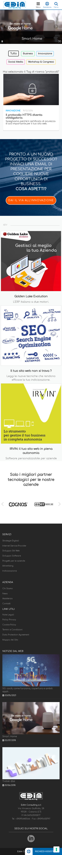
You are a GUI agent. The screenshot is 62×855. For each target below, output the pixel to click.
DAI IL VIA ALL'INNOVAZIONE (31, 200)
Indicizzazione (9, 571)
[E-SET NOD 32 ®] (43, 504)
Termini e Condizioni (12, 630)
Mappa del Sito (10, 640)
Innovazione (45, 53)
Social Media (15, 62)
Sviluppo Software (11, 556)
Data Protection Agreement (15, 635)
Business (28, 53)
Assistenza (7, 598)
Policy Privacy (9, 620)
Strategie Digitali (10, 541)
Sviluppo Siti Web (11, 551)
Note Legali (8, 615)
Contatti (6, 604)
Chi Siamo (7, 588)
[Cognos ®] (18, 504)
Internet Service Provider (14, 546)
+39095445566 (23, 819)
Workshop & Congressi (41, 62)
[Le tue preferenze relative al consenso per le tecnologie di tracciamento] (56, 849)
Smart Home (9, 736)
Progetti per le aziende (13, 561)
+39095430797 (43, 819)
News (4, 593)
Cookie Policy (9, 625)
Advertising (7, 566)
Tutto (13, 53)
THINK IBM (8, 781)
